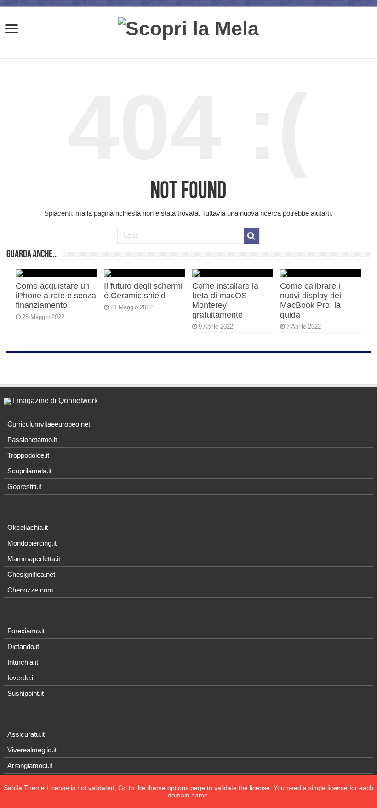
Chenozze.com (30, 590)
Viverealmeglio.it (32, 750)
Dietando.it (23, 646)
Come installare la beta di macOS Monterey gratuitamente (225, 300)
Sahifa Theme (24, 787)
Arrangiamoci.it (29, 765)
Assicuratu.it (26, 734)
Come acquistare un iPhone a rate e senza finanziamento (56, 295)
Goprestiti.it (24, 486)
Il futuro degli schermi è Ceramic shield (143, 290)
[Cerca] (251, 236)
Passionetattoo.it (32, 440)
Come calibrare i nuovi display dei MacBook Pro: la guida (310, 300)
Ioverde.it (21, 678)
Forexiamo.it (26, 631)
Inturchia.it (22, 662)
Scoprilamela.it (29, 471)
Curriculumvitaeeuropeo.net (48, 424)
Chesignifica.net (31, 574)
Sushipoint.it (25, 693)
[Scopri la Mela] (188, 27)
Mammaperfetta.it (33, 559)
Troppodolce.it (28, 455)
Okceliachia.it (27, 527)
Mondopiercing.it (32, 543)
